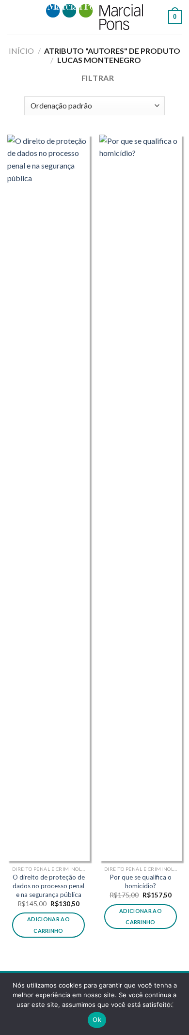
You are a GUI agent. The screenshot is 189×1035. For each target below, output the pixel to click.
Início (21, 50)
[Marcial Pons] (94, 17)
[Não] (170, 1007)
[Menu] (13, 17)
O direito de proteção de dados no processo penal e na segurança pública (49, 885)
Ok (97, 1019)
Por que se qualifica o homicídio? (141, 881)
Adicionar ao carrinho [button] (48, 925)
